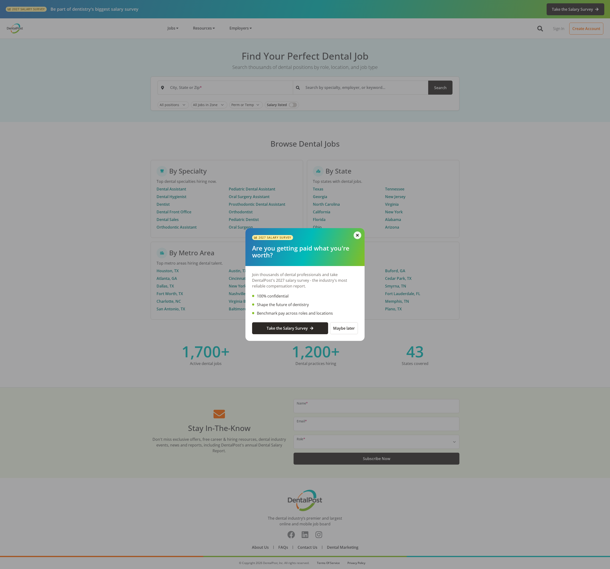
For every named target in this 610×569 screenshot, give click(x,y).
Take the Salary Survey (287, 328)
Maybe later (344, 328)
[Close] (357, 235)
